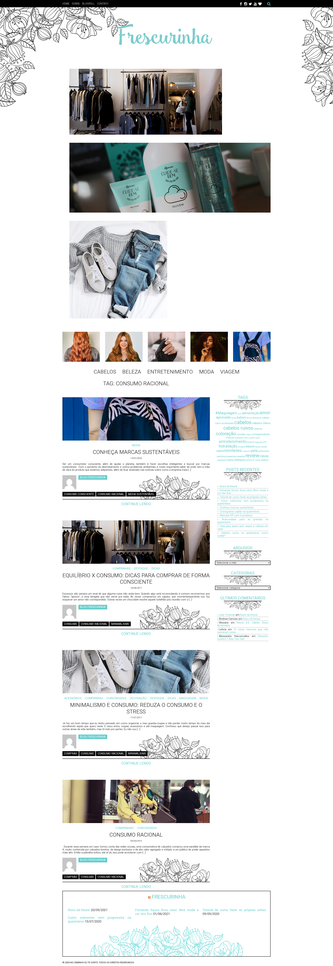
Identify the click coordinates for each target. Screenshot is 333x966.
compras (70, 753)
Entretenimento (170, 372)
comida (240, 434)
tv (254, 460)
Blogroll (88, 3)
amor (265, 412)
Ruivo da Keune (228, 486)
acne (239, 413)
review (252, 455)
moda (264, 446)
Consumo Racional (136, 835)
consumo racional (111, 494)
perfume (221, 456)
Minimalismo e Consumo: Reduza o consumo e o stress (136, 708)
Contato (102, 3)
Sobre (76, 3)
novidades (233, 450)
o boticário (246, 451)
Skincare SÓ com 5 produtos (236, 515)
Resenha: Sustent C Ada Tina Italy (242, 637)
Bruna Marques (253, 418)
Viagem (229, 372)
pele (254, 450)
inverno (241, 446)
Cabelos (105, 372)
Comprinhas (122, 568)
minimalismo (120, 623)
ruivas (264, 456)
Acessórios (73, 698)
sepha (230, 460)
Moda (206, 372)
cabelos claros (261, 423)
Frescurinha (169, 897)
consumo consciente (79, 494)
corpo (248, 434)
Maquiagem (187, 698)
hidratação (228, 446)
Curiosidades (116, 698)
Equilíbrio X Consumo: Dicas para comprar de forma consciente (136, 578)
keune (250, 446)
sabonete (221, 460)
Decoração (138, 698)
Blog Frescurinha (92, 477)
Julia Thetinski (227, 614)
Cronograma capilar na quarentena (239, 511)
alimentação (250, 413)
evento (250, 442)
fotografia (259, 442)
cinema (258, 428)
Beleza (131, 372)
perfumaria (263, 451)
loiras (257, 447)
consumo (70, 623)
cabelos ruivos (238, 428)
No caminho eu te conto (84, 962)
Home (65, 3)
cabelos (243, 422)
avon (233, 417)
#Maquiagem (226, 413)
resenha (241, 456)
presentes (231, 456)
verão (258, 460)
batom (241, 417)
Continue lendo (136, 504)
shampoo (239, 460)
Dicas (156, 568)
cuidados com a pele (244, 438)
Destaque (141, 568)
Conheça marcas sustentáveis (136, 452)
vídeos (264, 460)
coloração (226, 433)
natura (220, 451)
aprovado (223, 417)
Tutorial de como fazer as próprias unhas (243, 497)
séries (249, 460)
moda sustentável (141, 494)
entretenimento (233, 441)
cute (257, 437)
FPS (265, 442)
